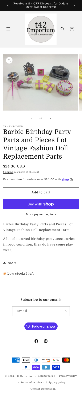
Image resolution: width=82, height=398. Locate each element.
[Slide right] (50, 118)
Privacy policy (68, 376)
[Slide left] (31, 118)
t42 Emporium (24, 376)
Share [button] (12, 263)
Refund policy (46, 376)
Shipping (8, 172)
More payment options (41, 214)
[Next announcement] (74, 5)
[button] (8, 29)
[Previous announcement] (7, 5)
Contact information (43, 388)
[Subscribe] (65, 311)
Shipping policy (55, 382)
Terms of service (31, 382)
